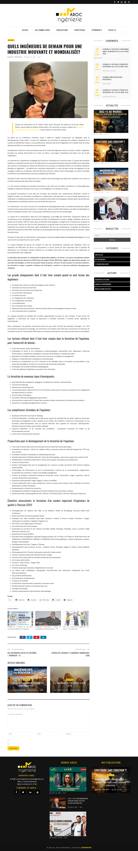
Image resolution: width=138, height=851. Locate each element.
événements (97, 30)
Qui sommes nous (42, 30)
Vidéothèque (79, 30)
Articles (11, 40)
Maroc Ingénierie (15, 57)
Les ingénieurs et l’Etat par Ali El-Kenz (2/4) (70, 684)
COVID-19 (112, 30)
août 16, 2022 (76, 690)
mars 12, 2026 (34, 690)
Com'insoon (86, 848)
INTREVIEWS (100, 259)
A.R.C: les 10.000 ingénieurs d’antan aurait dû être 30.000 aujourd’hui (78, 800)
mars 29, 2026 (100, 163)
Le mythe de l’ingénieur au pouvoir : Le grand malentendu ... (27, 684)
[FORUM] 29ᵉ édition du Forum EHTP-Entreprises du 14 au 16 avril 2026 (116, 65)
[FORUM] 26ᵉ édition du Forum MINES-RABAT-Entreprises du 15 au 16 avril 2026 (116, 51)
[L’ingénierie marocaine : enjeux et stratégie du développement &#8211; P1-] (48, 618)
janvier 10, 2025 (100, 221)
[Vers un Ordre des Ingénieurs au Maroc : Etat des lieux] (76, 618)
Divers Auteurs (62, 690)
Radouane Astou (103, 289)
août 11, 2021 (74, 807)
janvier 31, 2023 (56, 793)
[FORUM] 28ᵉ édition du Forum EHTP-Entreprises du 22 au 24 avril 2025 (116, 91)
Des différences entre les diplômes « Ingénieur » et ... (22, 654)
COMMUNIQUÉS (102, 264)
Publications (62, 30)
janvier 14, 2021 (31, 57)
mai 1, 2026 (99, 134)
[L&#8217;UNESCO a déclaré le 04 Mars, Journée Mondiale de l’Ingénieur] (20, 618)
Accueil (25, 30)
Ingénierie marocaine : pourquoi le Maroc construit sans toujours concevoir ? (111, 782)
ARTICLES (99, 255)
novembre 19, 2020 (57, 838)
